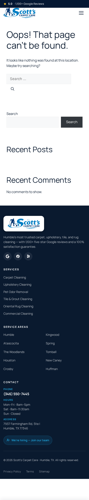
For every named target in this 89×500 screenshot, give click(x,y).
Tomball (51, 352)
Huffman (52, 369)
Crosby (8, 369)
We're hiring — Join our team (30, 440)
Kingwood (52, 335)
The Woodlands (13, 352)
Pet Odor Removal (15, 292)
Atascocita (11, 343)
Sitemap (44, 471)
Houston (9, 360)
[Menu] (81, 13)
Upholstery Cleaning (17, 284)
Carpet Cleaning (14, 277)
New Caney (54, 360)
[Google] (7, 256)
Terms (30, 471)
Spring (50, 343)
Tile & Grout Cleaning (17, 299)
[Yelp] (28, 256)
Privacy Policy (12, 471)
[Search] (12, 89)
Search (12, 113)
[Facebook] (18, 256)
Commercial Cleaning (18, 313)
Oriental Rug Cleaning (18, 306)
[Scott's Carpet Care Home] (19, 13)
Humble (8, 335)
